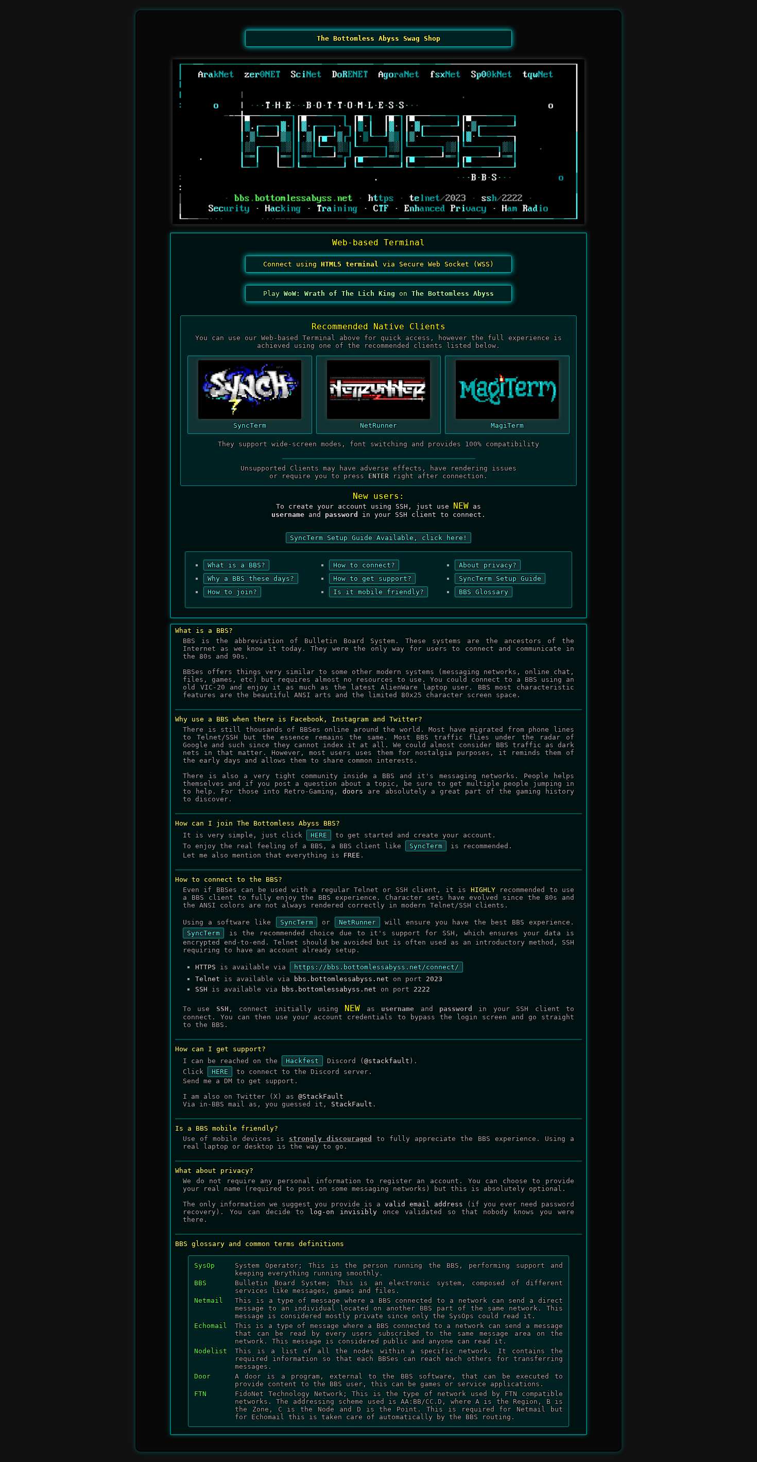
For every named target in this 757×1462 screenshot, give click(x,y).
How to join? (232, 592)
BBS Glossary (483, 592)
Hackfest (302, 1061)
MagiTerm (507, 425)
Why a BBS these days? (251, 578)
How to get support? (372, 578)
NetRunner (378, 425)
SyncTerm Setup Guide (500, 578)
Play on (378, 293)
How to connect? (364, 565)
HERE (319, 835)
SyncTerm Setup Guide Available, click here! (378, 538)
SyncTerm (249, 425)
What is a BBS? (236, 565)
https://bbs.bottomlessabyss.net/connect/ (376, 967)
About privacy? (488, 565)
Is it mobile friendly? (378, 592)
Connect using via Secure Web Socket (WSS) (378, 264)
